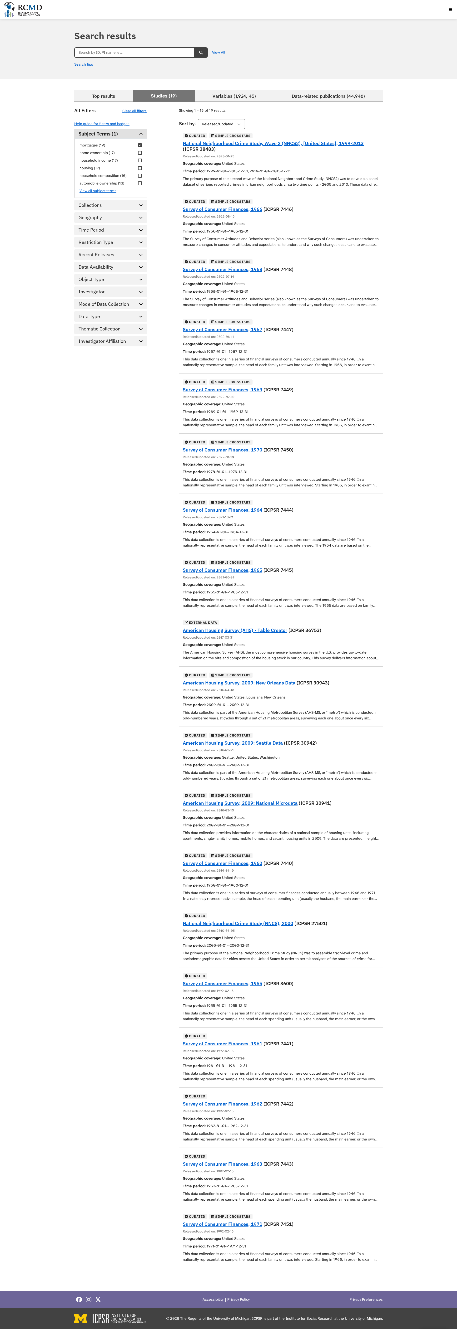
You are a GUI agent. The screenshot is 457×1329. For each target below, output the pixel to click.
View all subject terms (97, 190)
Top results (103, 96)
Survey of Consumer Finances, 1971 (222, 1224)
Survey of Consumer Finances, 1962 (222, 1104)
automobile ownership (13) (101, 183)
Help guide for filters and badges (101, 123)
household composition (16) (103, 175)
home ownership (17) (97, 152)
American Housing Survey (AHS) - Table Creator (235, 630)
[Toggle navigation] (450, 9)
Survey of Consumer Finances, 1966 (222, 209)
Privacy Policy (238, 1299)
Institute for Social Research (309, 1318)
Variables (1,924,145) (234, 96)
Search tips (83, 64)
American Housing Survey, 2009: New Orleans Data (239, 682)
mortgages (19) (92, 145)
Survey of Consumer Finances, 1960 (222, 863)
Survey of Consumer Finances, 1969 (222, 389)
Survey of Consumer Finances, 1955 (222, 983)
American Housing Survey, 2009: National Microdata (240, 803)
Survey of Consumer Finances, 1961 (222, 1043)
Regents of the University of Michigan (219, 1318)
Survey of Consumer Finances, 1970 (222, 449)
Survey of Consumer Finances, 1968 (222, 269)
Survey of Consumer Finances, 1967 (222, 329)
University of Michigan (363, 1318)
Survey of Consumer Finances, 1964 (222, 510)
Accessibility (213, 1299)
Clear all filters (134, 110)
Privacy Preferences (366, 1299)
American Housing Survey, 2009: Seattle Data (233, 743)
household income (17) (98, 160)
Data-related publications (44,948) (328, 96)
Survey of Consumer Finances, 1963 (222, 1164)
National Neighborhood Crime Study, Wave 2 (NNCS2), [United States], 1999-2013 (273, 143)
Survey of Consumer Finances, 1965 (222, 570)
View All (218, 52)
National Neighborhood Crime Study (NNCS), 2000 (238, 923)
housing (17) (89, 167)
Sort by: (187, 123)
